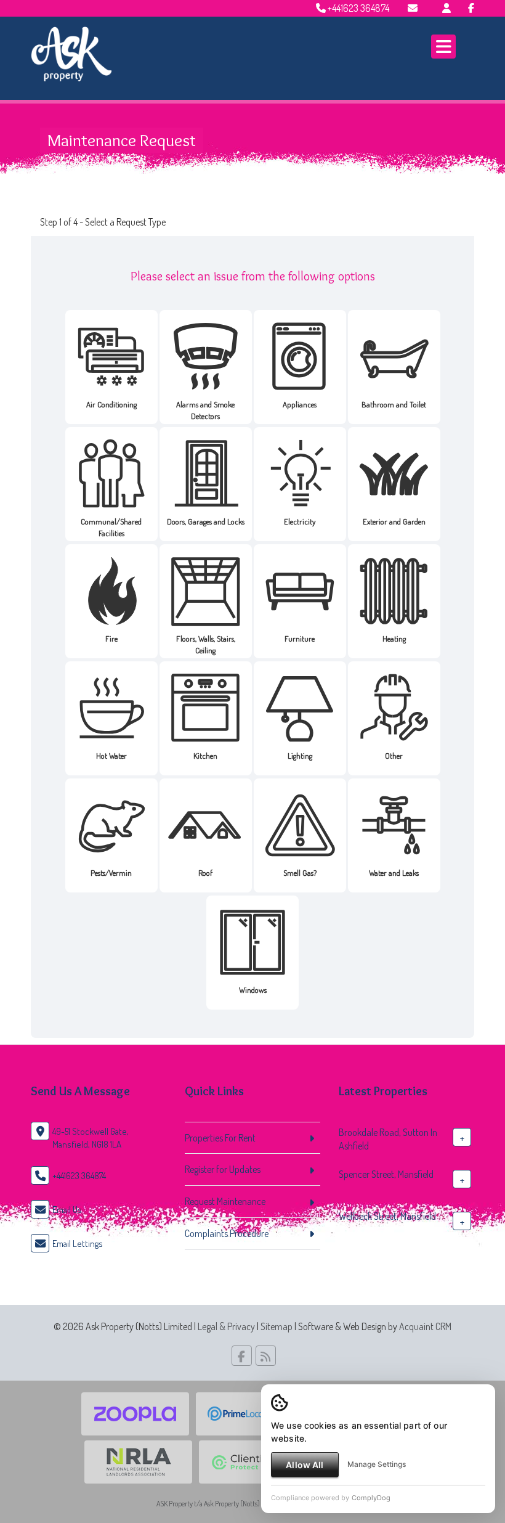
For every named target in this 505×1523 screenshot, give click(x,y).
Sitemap (277, 1326)
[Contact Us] (446, 8)
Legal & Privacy (226, 1326)
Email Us (67, 1209)
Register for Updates (223, 1169)
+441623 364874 (357, 8)
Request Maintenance (225, 1201)
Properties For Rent (220, 1138)
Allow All (304, 1465)
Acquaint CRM (425, 1326)
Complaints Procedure (227, 1233)
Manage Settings (376, 1464)
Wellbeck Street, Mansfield (387, 1216)
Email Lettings (77, 1243)
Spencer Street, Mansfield (386, 1174)
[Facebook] (471, 8)
